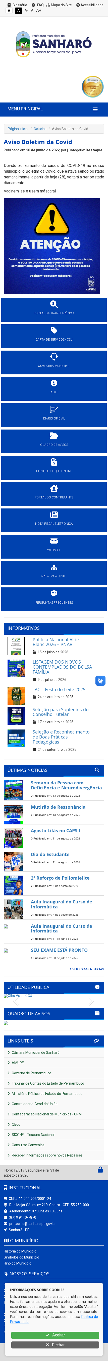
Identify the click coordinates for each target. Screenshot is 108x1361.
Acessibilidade (91, 5)
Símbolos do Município (21, 1257)
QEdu (15, 1124)
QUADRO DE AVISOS (54, 445)
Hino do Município (17, 1263)
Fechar (58, 1345)
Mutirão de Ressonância (58, 807)
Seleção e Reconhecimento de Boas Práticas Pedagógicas (61, 737)
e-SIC (54, 392)
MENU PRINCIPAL (25, 108)
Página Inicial (18, 129)
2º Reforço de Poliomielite (60, 878)
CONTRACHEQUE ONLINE (54, 471)
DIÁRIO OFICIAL (54, 418)
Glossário (19, 5)
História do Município (20, 1251)
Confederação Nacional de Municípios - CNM (46, 1114)
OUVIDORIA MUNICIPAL (54, 366)
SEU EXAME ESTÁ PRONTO (59, 950)
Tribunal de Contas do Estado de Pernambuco (47, 1083)
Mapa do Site (61, 5)
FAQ (40, 5)
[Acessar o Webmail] (94, 1171)
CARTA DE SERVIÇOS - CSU (54, 339)
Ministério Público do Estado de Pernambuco (46, 1094)
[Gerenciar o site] (100, 1171)
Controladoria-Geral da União (34, 1104)
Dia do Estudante (50, 854)
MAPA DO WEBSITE (54, 576)
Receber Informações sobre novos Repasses (47, 1155)
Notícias (40, 129)
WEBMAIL (54, 550)
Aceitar (58, 1335)
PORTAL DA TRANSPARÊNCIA (54, 313)
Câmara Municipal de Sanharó (35, 1053)
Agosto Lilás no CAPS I (55, 830)
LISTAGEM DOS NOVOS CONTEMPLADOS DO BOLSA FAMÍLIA (62, 667)
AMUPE (17, 1063)
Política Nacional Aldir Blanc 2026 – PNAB (56, 642)
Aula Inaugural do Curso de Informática (61, 904)
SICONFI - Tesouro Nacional (33, 1135)
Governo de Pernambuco (31, 1073)
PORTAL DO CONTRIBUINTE (54, 497)
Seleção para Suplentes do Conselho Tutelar (61, 711)
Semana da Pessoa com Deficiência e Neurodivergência (66, 785)
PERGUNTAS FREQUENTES (54, 602)
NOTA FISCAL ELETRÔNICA (54, 524)
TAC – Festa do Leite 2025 (59, 689)
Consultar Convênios (27, 1145)
